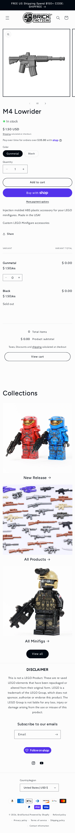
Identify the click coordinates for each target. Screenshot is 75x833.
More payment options (37, 201)
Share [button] (10, 233)
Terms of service (39, 820)
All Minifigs (35, 641)
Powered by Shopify (39, 814)
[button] (7, 18)
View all (37, 653)
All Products (35, 559)
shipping (37, 346)
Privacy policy (20, 820)
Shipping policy (57, 820)
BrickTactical (23, 814)
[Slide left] (29, 103)
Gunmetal (13, 153)
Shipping (7, 134)
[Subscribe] (56, 734)
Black (33, 154)
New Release (35, 477)
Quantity (8, 161)
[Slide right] (45, 103)
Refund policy (59, 814)
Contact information (39, 826)
